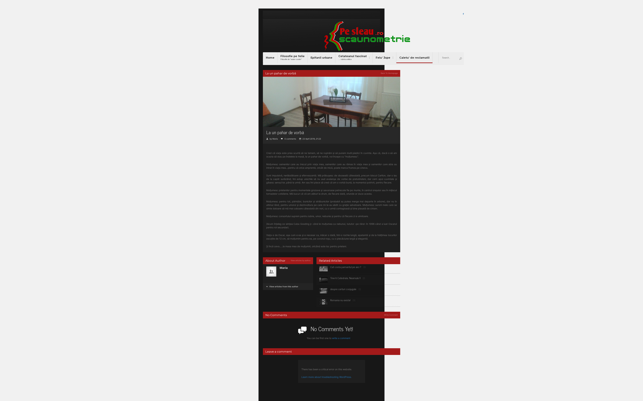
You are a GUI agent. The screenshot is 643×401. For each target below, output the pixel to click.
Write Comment (391, 315)
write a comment (341, 338)
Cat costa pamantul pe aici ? (345, 267)
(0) (365, 267)
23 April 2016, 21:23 (310, 139)
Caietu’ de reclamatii (414, 57)
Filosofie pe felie (292, 57)
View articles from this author (282, 286)
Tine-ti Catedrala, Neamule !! (345, 278)
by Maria (272, 139)
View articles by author (301, 260)
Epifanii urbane (321, 57)
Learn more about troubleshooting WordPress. (326, 377)
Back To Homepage (389, 73)
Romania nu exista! (340, 300)
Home (270, 57)
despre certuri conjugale (343, 289)
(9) (354, 300)
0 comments (288, 139)
